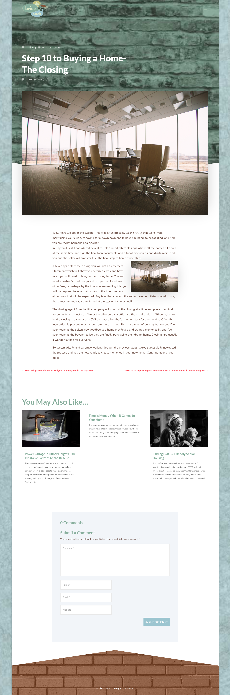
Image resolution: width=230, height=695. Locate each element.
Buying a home (49, 47)
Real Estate (102, 688)
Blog (32, 47)
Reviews (129, 688)
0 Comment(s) (37, 79)
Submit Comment (157, 622)
